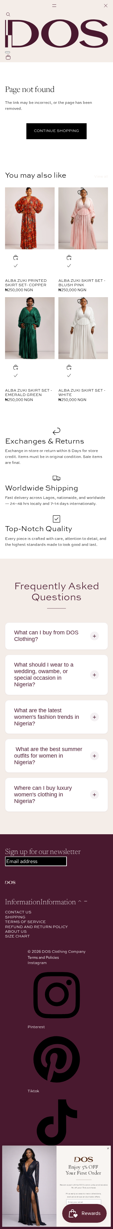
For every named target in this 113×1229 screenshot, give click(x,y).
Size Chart (17, 936)
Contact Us (18, 912)
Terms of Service (25, 922)
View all (101, 177)
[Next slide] (50, 218)
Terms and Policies (43, 957)
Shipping (15, 917)
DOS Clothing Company (64, 952)
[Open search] (8, 15)
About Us (16, 932)
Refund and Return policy (36, 927)
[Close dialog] (108, 1148)
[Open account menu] (7, 52)
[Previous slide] (10, 218)
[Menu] (56, 5)
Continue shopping (56, 131)
